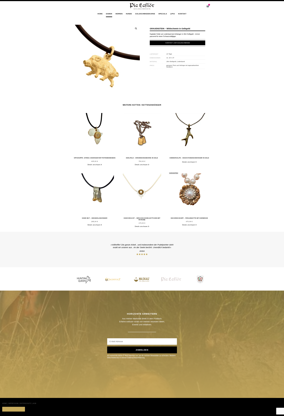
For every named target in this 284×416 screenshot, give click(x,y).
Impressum (13, 403)
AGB (34, 403)
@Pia (172, 14)
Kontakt (182, 14)
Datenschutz (25, 403)
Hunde (129, 14)
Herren (119, 14)
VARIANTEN (173, 173)
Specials (162, 14)
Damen (109, 14)
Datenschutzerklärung (136, 358)
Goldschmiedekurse (145, 14)
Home (100, 14)
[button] (136, 28)
